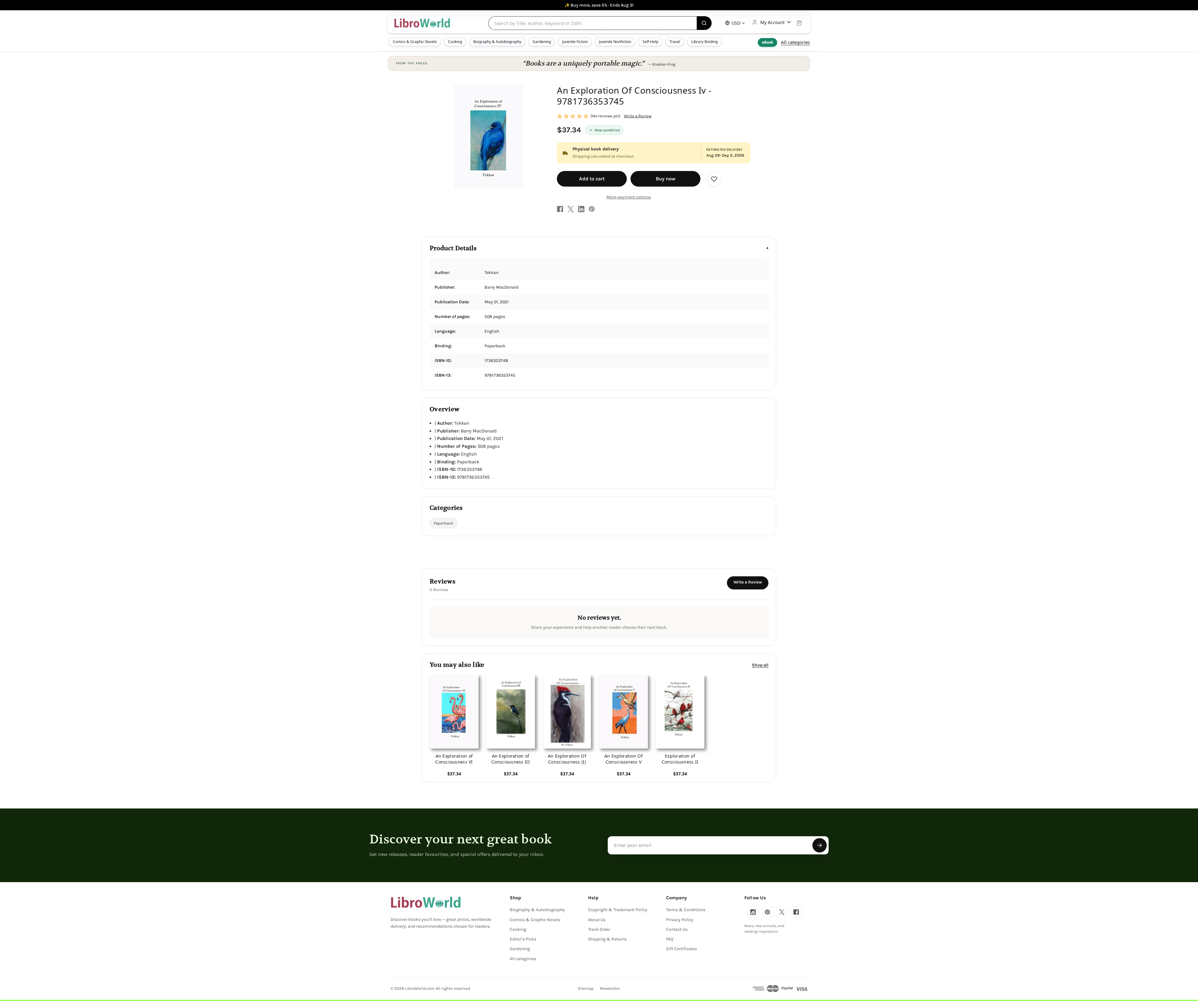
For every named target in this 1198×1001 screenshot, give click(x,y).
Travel (675, 41)
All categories (795, 42)
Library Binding (704, 41)
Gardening (542, 41)
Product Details (453, 248)
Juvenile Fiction (575, 41)
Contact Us (677, 929)
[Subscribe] (819, 845)
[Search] (704, 23)
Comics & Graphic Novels (415, 41)
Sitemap (586, 988)
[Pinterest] (592, 209)
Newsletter (610, 988)
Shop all (760, 664)
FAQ (669, 939)
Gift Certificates (681, 948)
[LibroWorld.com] (426, 902)
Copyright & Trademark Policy (617, 909)
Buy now (665, 179)
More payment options (628, 197)
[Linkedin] (581, 209)
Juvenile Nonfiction (615, 41)
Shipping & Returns (607, 939)
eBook (767, 42)
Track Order (599, 929)
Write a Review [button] (637, 116)
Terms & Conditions (685, 909)
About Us (597, 919)
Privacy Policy (679, 919)
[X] (570, 209)
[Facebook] (560, 209)
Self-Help (650, 41)
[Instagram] (753, 912)
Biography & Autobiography (497, 41)
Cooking (455, 41)
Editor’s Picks (523, 939)
